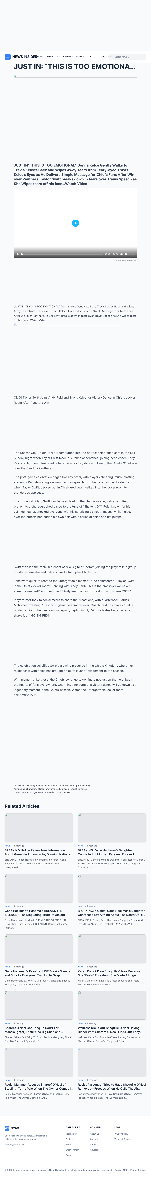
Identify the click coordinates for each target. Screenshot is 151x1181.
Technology (71, 1133)
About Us (94, 1133)
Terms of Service (122, 1139)
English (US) (121, 1170)
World (50, 57)
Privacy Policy (121, 1133)
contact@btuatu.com (15, 1144)
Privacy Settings (138, 1170)
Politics (80, 57)
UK (58, 57)
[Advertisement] (75, 25)
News (40, 57)
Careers (94, 1144)
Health (92, 57)
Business (68, 57)
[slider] (62, 254)
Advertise (95, 1149)
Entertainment (72, 1149)
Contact (94, 1139)
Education (105, 57)
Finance (69, 1155)
